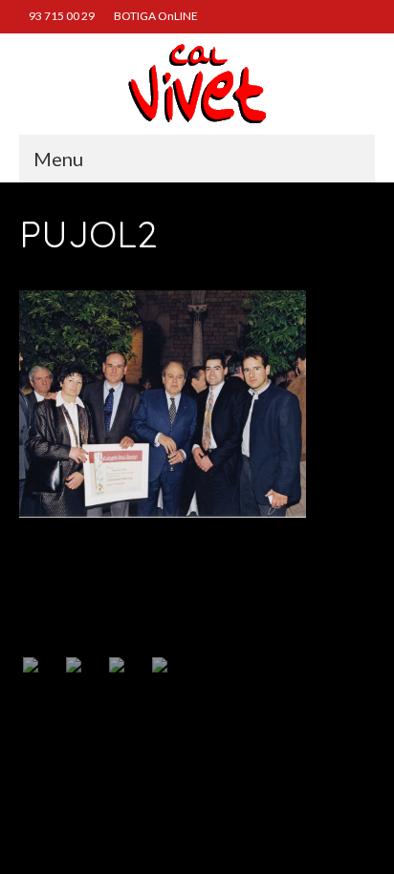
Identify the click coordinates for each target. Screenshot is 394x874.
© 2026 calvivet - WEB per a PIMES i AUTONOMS (128, 769)
